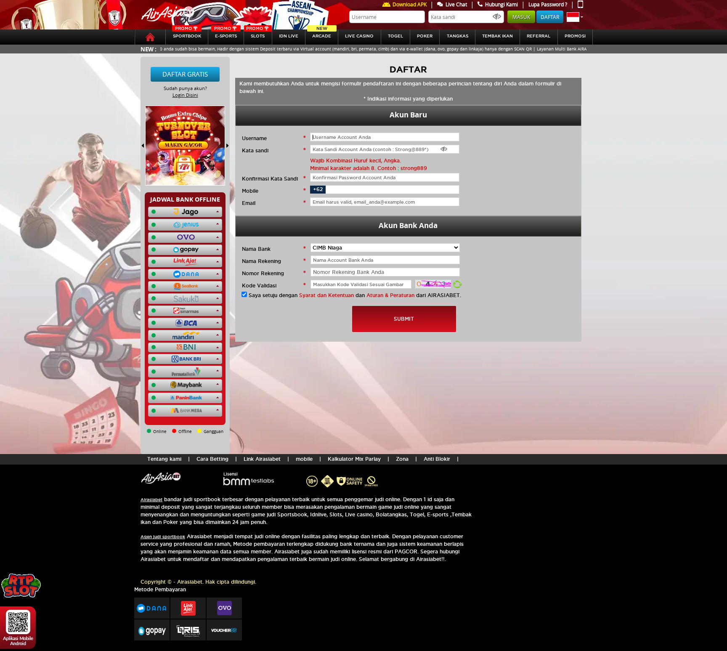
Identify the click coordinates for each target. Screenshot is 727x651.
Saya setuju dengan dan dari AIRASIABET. (355, 295)
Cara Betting (212, 459)
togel (395, 36)
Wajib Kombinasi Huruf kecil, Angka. (355, 160)
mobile (304, 459)
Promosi (575, 36)
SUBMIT (404, 319)
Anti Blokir (437, 459)
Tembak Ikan (497, 36)
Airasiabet (151, 499)
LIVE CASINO (359, 36)
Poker (424, 36)
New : (149, 49)
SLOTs (255, 33)
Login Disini (185, 95)
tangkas (457, 36)
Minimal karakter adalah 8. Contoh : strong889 (368, 168)
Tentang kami (164, 459)
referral (538, 36)
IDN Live (288, 36)
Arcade (321, 33)
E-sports (225, 33)
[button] (574, 17)
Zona (402, 459)
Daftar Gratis (185, 74)
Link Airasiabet (262, 459)
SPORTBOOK (187, 33)
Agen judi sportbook (163, 536)
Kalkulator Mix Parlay (354, 459)
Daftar (550, 16)
